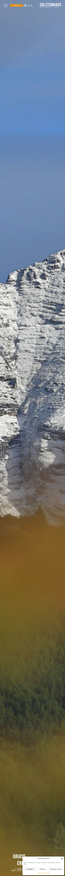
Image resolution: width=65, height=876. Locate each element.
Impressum (47, 873)
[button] (62, 858)
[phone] (31, 5)
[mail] (28, 5)
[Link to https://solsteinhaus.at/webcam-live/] (25, 5)
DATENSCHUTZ (41, 873)
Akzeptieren (30, 869)
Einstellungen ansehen (56, 869)
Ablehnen (42, 869)
